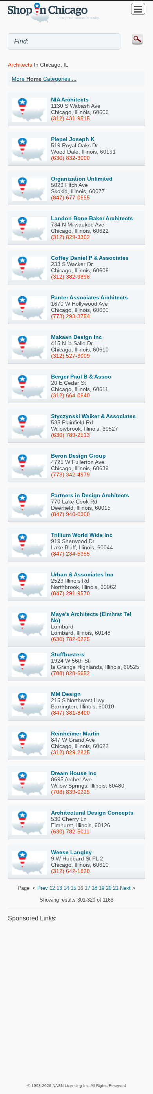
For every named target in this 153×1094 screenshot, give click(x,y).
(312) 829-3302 (70, 237)
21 (115, 888)
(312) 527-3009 (70, 356)
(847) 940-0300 (70, 514)
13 (59, 888)
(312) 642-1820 (70, 871)
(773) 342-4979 (70, 474)
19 (101, 888)
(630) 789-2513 (70, 435)
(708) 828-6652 (70, 673)
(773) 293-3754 (70, 316)
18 (94, 888)
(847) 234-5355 (70, 554)
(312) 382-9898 (70, 277)
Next (125, 888)
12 (52, 888)
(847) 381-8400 (70, 713)
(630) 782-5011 (70, 831)
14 (66, 888)
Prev (42, 888)
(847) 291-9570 (70, 593)
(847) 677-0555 (70, 197)
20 (108, 888)
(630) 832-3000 (70, 158)
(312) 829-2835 (70, 752)
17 (87, 888)
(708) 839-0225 (70, 792)
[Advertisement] (76, 1002)
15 (73, 888)
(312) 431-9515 (70, 118)
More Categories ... (44, 79)
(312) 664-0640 (70, 395)
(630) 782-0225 (70, 639)
